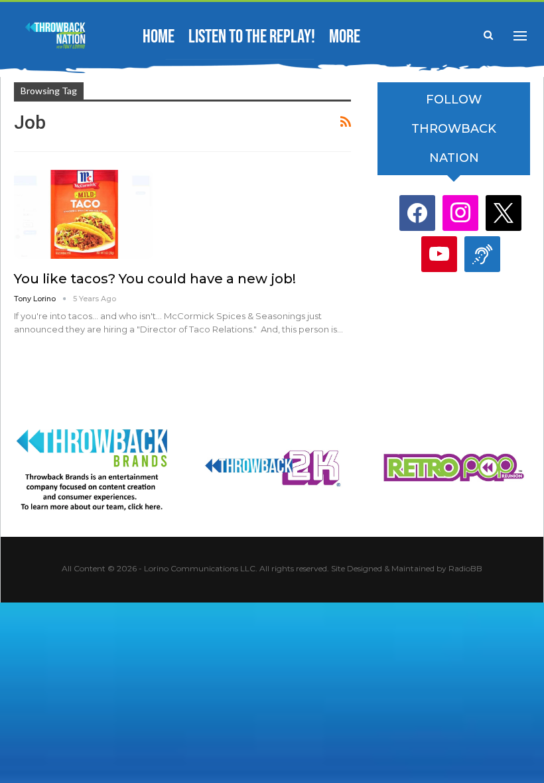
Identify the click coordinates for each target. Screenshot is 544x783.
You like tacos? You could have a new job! (155, 279)
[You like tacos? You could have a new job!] (83, 214)
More (344, 37)
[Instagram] (460, 213)
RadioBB (465, 568)
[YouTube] (439, 254)
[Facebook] (417, 213)
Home (158, 37)
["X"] (503, 213)
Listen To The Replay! (251, 37)
